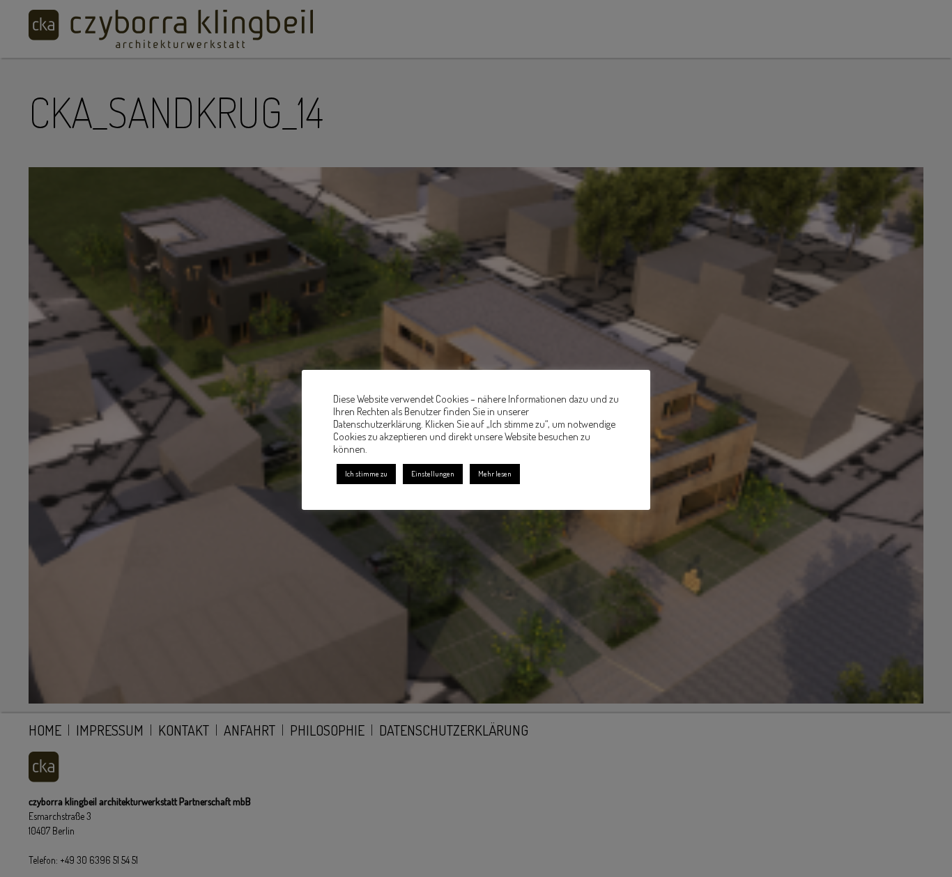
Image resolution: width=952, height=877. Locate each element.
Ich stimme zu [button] (366, 474)
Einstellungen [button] (432, 474)
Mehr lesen (495, 474)
